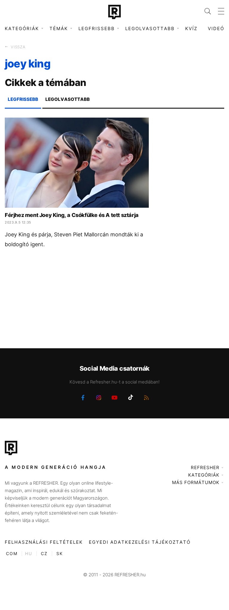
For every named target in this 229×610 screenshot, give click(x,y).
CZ (44, 553)
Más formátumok (195, 482)
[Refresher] (114, 12)
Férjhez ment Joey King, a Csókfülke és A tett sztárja (72, 215)
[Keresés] (204, 11)
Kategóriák (203, 475)
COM (12, 553)
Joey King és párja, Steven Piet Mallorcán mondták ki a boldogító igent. (74, 239)
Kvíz (191, 28)
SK (59, 553)
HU (28, 553)
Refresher (205, 467)
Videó (216, 28)
